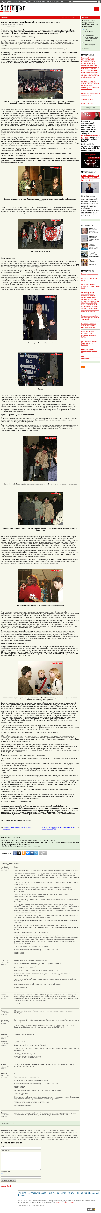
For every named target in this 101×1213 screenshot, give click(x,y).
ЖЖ (86, 138)
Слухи (63, 1193)
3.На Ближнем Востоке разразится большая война (91, 44)
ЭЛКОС (42, 1205)
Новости (43, 1193)
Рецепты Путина (87, 103)
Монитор (72, 1193)
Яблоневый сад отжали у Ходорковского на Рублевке (90, 343)
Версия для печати (9, 27)
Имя (2, 1146)
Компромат (33, 1193)
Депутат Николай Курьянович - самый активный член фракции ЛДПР (58, 828)
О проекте (94, 1193)
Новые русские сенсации (89, 274)
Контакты (21, 1195)
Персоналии (83, 1193)
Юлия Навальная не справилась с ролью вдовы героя (90, 178)
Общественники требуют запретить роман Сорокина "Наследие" (90, 317)
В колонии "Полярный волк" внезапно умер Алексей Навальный (88, 325)
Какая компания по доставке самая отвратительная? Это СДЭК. (88, 334)
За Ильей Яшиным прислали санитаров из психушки (21, 846)
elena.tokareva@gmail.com (65, 1202)
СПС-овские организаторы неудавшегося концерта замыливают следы (28, 840)
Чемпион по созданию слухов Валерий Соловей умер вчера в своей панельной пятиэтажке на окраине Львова (90, 85)
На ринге (22, 1193)
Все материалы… (89, 108)
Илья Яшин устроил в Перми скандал (16, 844)
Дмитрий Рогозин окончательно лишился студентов (17, 828)
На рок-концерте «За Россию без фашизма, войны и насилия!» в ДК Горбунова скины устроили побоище (40, 842)
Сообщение (5, 1151)
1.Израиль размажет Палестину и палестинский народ (91, 31)
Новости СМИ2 (5, 1186)
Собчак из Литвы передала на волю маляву (90, 94)
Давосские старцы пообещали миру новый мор (89, 350)
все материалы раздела (70, 17)
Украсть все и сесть (88, 99)
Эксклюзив (54, 1193)
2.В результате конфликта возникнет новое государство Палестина (91, 38)
